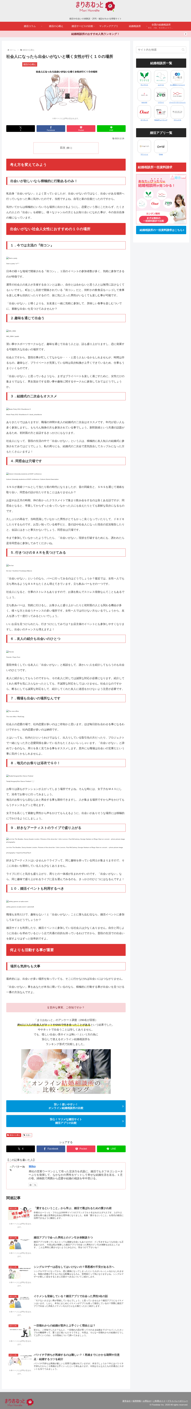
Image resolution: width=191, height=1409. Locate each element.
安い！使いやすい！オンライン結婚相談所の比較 (65, 1106)
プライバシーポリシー (177, 1401)
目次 (62, 147)
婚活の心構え (15, 1135)
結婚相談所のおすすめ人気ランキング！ (95, 33)
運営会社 (126, 1401)
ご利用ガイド (159, 1401)
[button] (183, 49)
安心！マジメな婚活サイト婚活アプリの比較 (66, 1121)
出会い (28, 1135)
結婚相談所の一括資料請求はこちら (161, 230)
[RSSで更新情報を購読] (35, 1185)
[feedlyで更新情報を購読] (30, 1185)
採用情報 (137, 1401)
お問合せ (147, 1401)
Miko (32, 1166)
